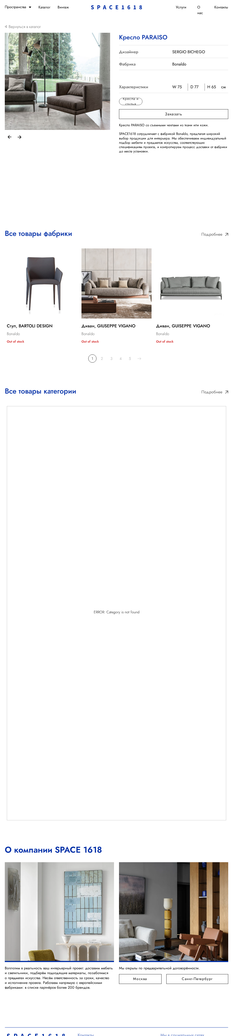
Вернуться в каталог (25, 26)
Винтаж (63, 7)
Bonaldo (179, 64)
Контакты (221, 7)
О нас (200, 10)
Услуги (181, 7)
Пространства (15, 7)
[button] (173, 114)
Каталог (44, 7)
